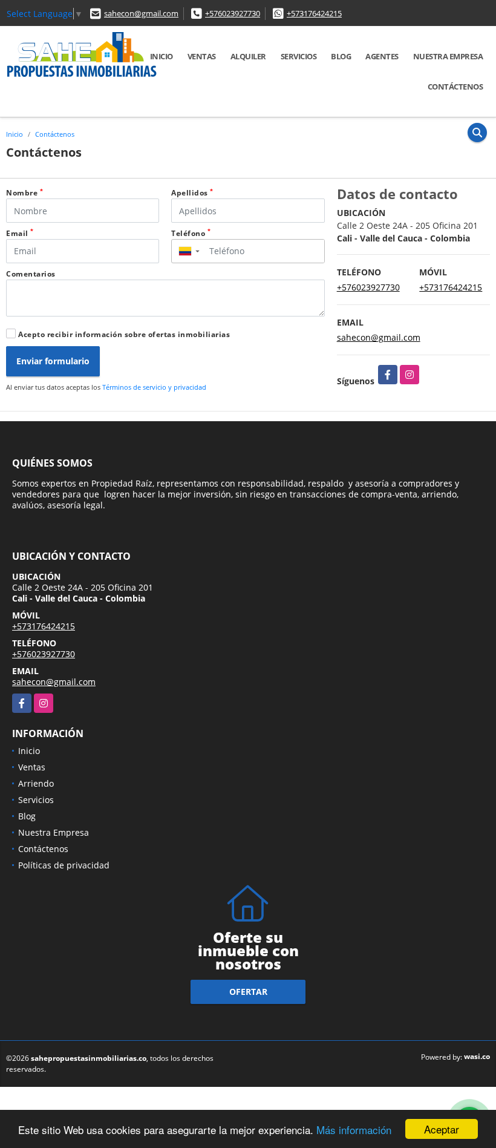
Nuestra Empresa (448, 56)
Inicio (161, 56)
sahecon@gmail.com (141, 13)
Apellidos (192, 193)
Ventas (202, 56)
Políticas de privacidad (63, 865)
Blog (341, 56)
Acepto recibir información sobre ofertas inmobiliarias (124, 334)
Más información (353, 1129)
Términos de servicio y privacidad (154, 387)
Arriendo (36, 783)
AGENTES (382, 56)
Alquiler (248, 56)
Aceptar (441, 1129)
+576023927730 (232, 13)
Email (20, 233)
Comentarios (31, 274)
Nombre (24, 193)
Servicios (299, 56)
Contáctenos (455, 86)
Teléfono (190, 233)
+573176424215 (314, 13)
